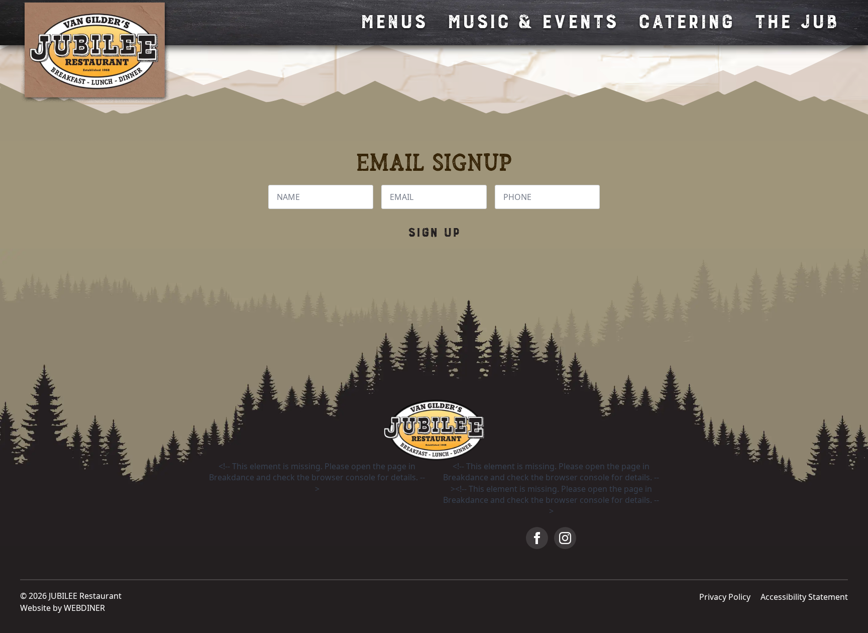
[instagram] (565, 538)
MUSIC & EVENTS (532, 22)
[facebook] (537, 538)
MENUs (393, 22)
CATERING (685, 22)
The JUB (795, 22)
